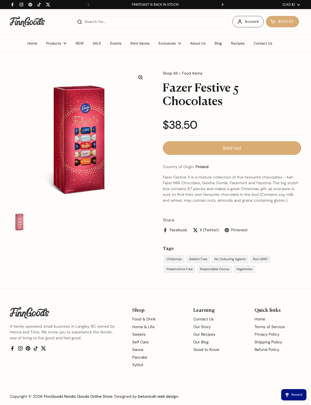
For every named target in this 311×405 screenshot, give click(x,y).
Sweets (139, 334)
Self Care (140, 342)
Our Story (202, 326)
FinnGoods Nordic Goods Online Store (78, 396)
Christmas (174, 259)
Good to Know (206, 349)
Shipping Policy (268, 342)
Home (260, 319)
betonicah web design (158, 396)
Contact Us (203, 319)
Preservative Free (179, 269)
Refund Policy (267, 349)
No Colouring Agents (230, 259)
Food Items (192, 73)
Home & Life (143, 326)
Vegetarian (244, 269)
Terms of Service (270, 326)
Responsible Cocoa (214, 269)
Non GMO (260, 259)
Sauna (137, 349)
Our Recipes (204, 334)
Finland (202, 166)
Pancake (139, 357)
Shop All (170, 73)
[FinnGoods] (27, 22)
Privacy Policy (267, 334)
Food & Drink (144, 319)
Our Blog (201, 342)
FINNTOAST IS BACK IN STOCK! (155, 4)
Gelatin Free (198, 259)
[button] (282, 21)
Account (252, 21)
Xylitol (137, 364)
